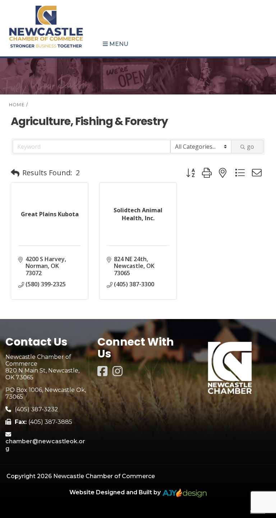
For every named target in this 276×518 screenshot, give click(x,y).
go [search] (250, 147)
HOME (17, 104)
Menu (118, 44)
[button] (15, 172)
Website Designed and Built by (115, 492)
